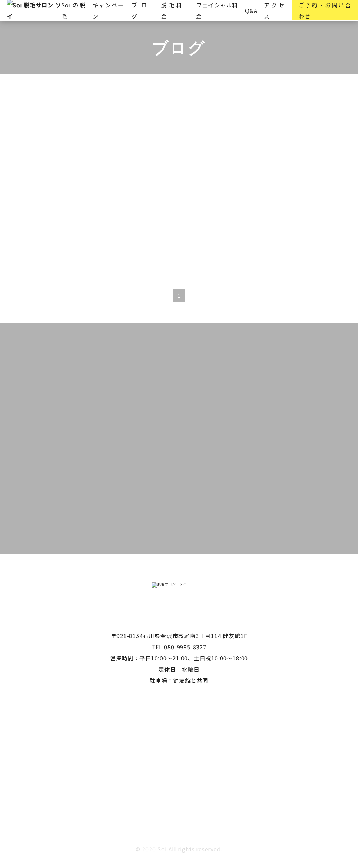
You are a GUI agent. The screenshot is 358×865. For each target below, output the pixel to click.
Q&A (251, 10)
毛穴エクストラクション (160, 139)
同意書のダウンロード (198, 528)
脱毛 (212, 139)
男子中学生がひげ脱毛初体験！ (139, 178)
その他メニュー (299, 121)
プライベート (97, 139)
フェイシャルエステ (40, 139)
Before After (31, 121)
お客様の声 (161, 121)
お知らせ (200, 121)
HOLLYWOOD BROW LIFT (97, 121)
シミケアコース (245, 121)
